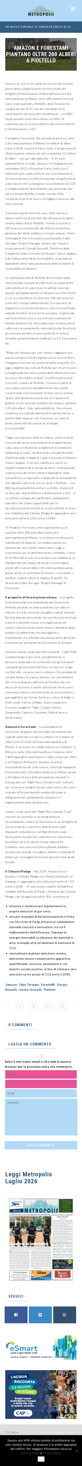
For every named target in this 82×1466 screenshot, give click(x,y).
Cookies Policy (30, 1453)
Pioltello (50, 989)
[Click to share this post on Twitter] (34, 1006)
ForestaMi (48, 984)
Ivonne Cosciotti (30, 989)
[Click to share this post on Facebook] (19, 1006)
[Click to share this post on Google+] (48, 1006)
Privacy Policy (52, 1453)
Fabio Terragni (29, 984)
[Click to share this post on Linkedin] (62, 1006)
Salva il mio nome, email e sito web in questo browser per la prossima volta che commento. (39, 1064)
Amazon (11, 984)
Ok (41, 1459)
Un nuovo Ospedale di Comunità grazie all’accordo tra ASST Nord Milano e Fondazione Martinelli (39, 26)
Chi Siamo (12, 1432)
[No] (77, 1451)
